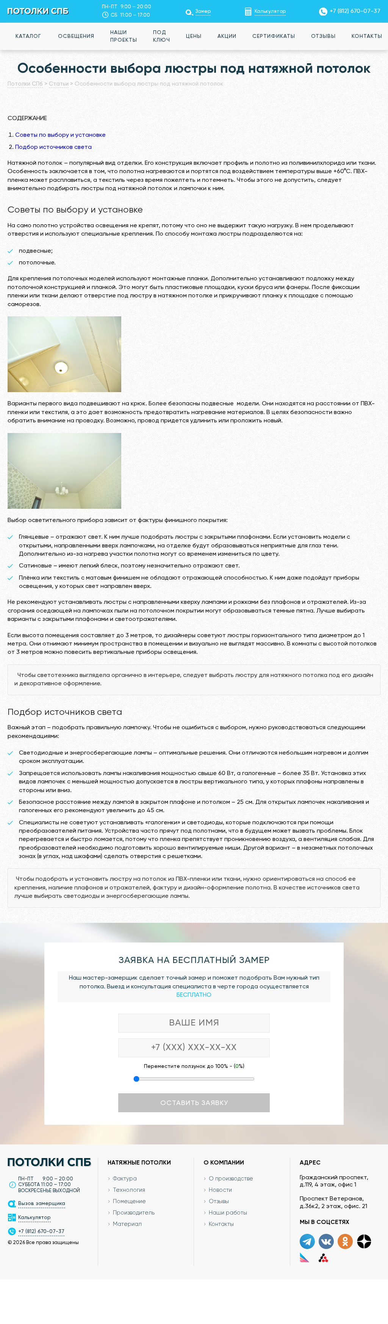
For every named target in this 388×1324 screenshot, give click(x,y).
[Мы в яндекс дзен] (364, 1241)
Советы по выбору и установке (60, 135)
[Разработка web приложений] (323, 1257)
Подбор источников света (53, 147)
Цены (194, 36)
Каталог (28, 36)
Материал (127, 1224)
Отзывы (323, 36)
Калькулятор (270, 11)
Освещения (76, 36)
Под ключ (161, 36)
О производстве (231, 1179)
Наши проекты (123, 36)
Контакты (221, 1224)
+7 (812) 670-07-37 (355, 11)
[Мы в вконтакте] (326, 1241)
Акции (226, 36)
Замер (203, 11)
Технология (129, 1190)
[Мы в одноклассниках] (345, 1241)
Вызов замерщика (41, 1203)
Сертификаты (273, 36)
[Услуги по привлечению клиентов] (304, 1257)
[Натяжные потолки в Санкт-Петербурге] (38, 11)
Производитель (134, 1213)
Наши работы (228, 1213)
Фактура (125, 1179)
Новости (220, 1190)
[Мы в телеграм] (307, 1241)
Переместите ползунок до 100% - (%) (194, 1066)
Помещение (129, 1201)
